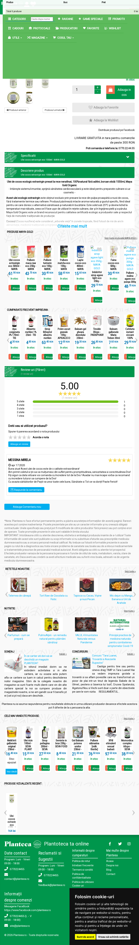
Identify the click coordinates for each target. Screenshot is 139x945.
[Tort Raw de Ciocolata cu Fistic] (53, 585)
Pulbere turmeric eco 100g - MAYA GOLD (47, 266)
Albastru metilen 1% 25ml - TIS (31, 332)
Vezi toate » (130, 571)
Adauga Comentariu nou (27, 506)
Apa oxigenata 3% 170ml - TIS (14, 333)
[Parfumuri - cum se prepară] (19, 625)
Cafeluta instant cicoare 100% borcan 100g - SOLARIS (130, 338)
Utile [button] (16, 37)
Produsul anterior (17, 110)
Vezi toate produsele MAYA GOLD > (121, 238)
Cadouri (18, 28)
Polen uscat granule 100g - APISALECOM (64, 333)
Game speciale (92, 19)
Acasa (109, 861)
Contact (110, 874)
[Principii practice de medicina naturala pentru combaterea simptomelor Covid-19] (120, 625)
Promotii (118, 19)
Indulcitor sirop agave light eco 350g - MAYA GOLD (97, 280)
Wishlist (114, 28)
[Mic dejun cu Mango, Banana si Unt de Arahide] (121, 585)
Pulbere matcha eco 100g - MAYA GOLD (64, 266)
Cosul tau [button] (64, 37)
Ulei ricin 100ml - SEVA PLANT (28, 745)
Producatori (68, 28)
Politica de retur (81, 861)
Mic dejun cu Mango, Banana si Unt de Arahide (121, 599)
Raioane (67, 19)
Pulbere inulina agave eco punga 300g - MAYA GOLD (130, 280)
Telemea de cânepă (19, 595)
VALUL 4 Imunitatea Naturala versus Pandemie (86, 639)
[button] (128, 157)
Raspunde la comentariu (26, 489)
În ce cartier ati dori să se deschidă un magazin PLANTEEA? (38, 659)
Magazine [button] (38, 37)
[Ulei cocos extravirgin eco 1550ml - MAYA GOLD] (14, 81)
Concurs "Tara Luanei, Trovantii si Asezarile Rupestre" (104, 659)
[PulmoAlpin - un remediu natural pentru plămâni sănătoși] (52, 625)
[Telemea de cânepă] (20, 585)
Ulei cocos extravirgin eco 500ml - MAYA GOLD (14, 266)
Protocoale (41, 28)
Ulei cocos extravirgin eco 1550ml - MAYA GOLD (13, 824)
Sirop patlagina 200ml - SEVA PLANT (45, 746)
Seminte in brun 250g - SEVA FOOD (61, 743)
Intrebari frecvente (83, 865)
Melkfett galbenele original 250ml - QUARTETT (11, 746)
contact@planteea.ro (16, 879)
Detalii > (63, 654)
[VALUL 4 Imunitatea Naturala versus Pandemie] (86, 625)
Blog (108, 869)
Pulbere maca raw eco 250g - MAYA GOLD (30, 266)
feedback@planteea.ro (51, 885)
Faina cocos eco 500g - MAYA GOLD (113, 266)
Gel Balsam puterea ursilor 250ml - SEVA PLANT (78, 748)
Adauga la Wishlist (105, 120)
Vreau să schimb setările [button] (113, 936)
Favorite (93, 28)
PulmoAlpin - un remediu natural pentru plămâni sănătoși (52, 639)
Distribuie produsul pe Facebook (116, 130)
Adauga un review (19, 444)
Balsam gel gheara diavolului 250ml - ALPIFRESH (81, 335)
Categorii (19, 19)
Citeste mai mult (72, 226)
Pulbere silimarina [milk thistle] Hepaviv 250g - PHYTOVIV (94, 749)
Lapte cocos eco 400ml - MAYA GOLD (80, 266)
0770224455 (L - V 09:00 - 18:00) (18, 918)
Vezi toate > (129, 718)
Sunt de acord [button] (85, 936)
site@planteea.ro (19, 925)
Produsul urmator (54, 110)
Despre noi (112, 865)
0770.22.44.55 (127, 148)
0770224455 (16, 869)
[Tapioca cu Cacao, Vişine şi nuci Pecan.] (87, 585)
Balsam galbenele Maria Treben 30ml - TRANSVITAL (113, 336)
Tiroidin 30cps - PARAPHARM (97, 332)
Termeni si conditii (82, 869)
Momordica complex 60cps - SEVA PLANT (127, 746)
